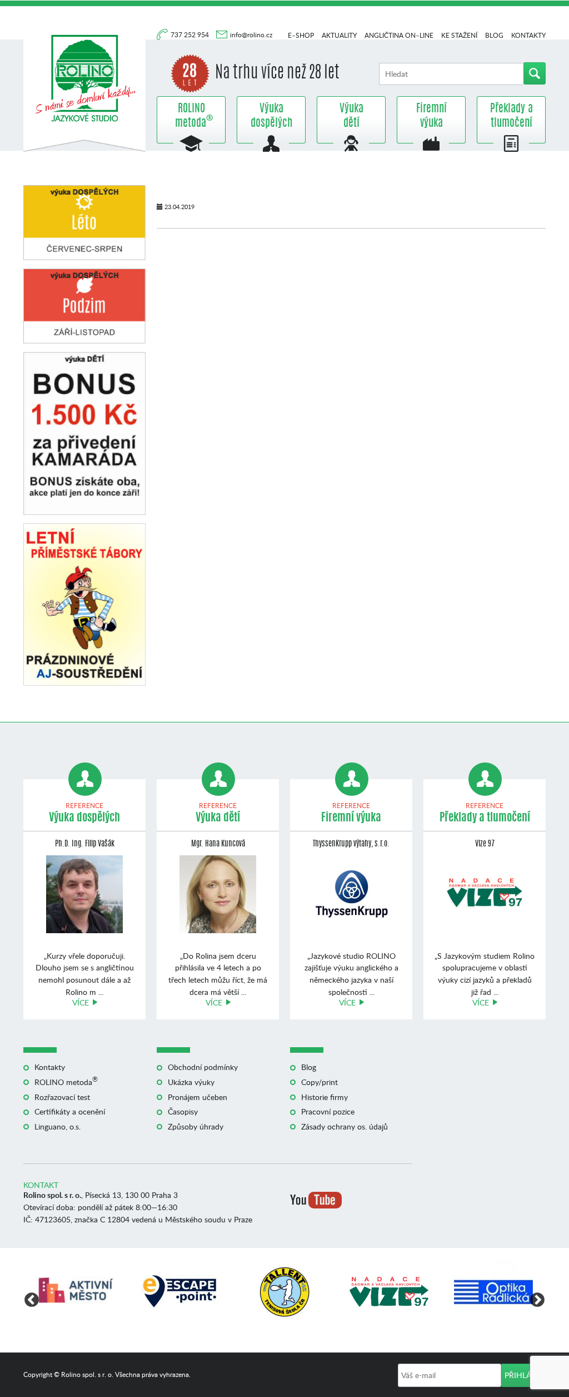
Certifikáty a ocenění (69, 1111)
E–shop (301, 35)
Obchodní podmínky (203, 1067)
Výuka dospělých (271, 116)
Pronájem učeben (197, 1097)
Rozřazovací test (62, 1097)
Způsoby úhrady (195, 1126)
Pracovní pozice (328, 1111)
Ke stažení (459, 35)
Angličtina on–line (399, 35)
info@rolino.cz (251, 34)
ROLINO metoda (191, 116)
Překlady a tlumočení (511, 116)
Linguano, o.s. (57, 1126)
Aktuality (339, 35)
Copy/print (319, 1082)
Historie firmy (324, 1097)
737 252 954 (191, 34)
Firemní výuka (431, 116)
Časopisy (183, 1111)
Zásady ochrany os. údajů (344, 1126)
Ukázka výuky (191, 1082)
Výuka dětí (351, 116)
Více (80, 1002)
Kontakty (528, 35)
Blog (494, 35)
